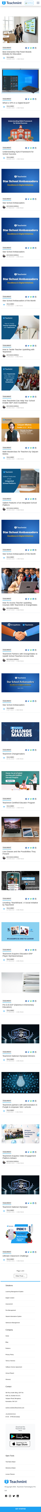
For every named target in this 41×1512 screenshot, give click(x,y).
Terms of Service (10, 1361)
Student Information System (14, 1316)
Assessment (9, 1304)
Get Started (20, 1509)
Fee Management (11, 1310)
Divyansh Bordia (13, 206)
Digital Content (10, 1298)
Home (7, 1336)
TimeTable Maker (11, 1462)
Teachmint (10, 57)
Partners (8, 1348)
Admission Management (13, 1322)
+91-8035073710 (11, 1414)
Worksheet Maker (11, 1468)
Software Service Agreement (14, 1367)
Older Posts (20, 1276)
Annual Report (10, 1373)
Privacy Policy (10, 1354)
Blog (7, 1342)
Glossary (8, 1379)
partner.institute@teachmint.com (15, 1407)
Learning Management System (14, 1291)
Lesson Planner (10, 1474)
